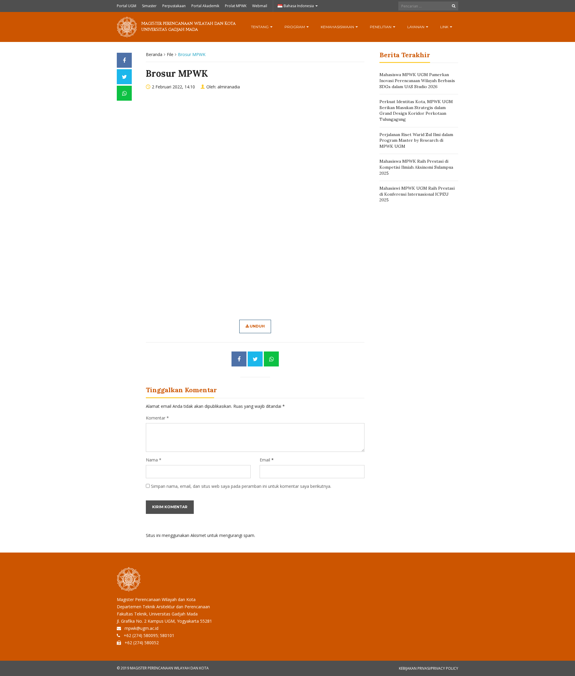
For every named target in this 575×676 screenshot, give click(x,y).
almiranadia (228, 87)
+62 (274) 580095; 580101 (149, 635)
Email (265, 460)
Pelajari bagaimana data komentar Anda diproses (304, 535)
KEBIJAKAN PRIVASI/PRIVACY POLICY (428, 668)
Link (444, 27)
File (170, 54)
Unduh (257, 326)
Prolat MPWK (235, 5)
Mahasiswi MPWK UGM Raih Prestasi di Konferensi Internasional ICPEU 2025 (417, 194)
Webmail (259, 5)
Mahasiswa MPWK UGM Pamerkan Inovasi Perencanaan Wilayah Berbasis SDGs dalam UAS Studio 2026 (417, 80)
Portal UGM (126, 5)
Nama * (153, 460)
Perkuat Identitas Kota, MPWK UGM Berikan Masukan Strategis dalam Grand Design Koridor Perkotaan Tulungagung (416, 110)
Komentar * (157, 418)
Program (295, 27)
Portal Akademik (205, 5)
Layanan (416, 27)
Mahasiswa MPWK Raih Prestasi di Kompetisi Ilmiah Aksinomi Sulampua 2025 (416, 167)
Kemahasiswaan (338, 27)
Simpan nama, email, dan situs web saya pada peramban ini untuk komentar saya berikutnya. (241, 486)
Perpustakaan (174, 5)
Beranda (154, 54)
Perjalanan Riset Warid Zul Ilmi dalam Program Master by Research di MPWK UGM (416, 140)
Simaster (149, 5)
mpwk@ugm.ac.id (141, 628)
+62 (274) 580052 (142, 642)
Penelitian (381, 27)
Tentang (260, 27)
